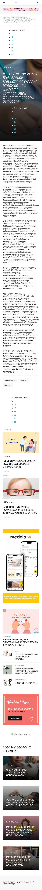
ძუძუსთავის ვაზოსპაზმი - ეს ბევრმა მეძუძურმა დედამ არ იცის (19, 464)
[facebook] (12, 37)
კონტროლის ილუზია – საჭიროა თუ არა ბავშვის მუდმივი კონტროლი (26, 671)
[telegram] (12, 54)
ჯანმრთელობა (8, 502)
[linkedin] (12, 44)
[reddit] (12, 47)
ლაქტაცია (6, 456)
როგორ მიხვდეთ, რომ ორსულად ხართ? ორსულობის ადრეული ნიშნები (20, 642)
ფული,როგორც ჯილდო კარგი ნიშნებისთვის (16, 772)
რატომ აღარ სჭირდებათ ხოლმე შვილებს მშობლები (26, 656)
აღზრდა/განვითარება (19, 17)
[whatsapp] (12, 51)
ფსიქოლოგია (19, 666)
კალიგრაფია (9, 381)
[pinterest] (12, 40)
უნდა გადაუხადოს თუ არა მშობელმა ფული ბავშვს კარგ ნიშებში (20, 802)
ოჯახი (17, 651)
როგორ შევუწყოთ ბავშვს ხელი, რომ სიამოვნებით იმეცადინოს (18, 861)
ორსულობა (7, 636)
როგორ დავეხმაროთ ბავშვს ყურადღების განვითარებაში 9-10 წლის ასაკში (20, 831)
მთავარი (6, 17)
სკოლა (23, 381)
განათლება (7, 19)
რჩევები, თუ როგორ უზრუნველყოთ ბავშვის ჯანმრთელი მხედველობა (20, 509)
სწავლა (7, 385)
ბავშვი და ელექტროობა (26, 683)
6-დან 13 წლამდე (12, 822)
